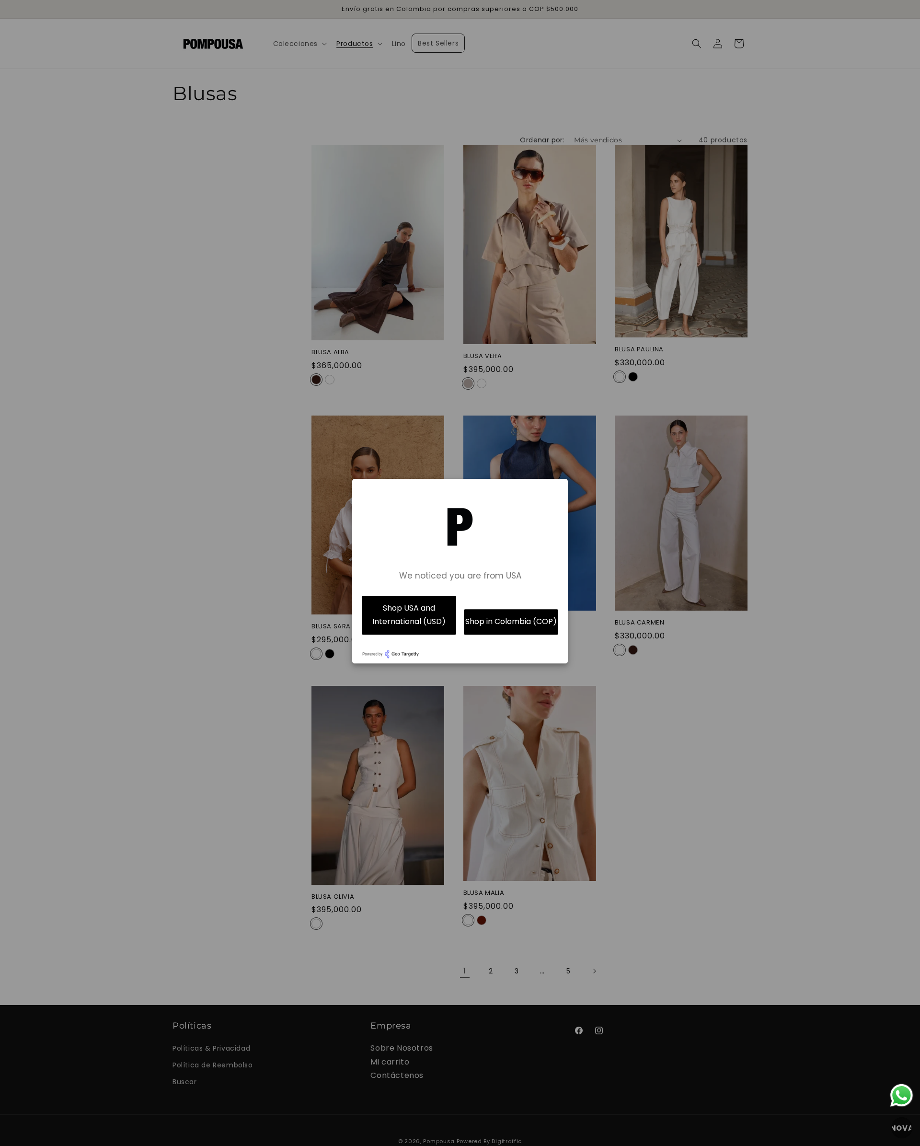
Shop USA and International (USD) (409, 614)
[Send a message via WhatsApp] (901, 1095)
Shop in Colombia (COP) (511, 621)
